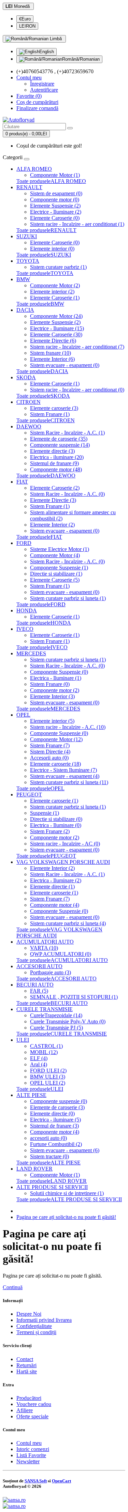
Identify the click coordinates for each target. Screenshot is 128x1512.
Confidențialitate (34, 1326)
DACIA (25, 310)
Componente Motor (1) (55, 175)
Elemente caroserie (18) (55, 764)
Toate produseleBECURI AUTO (52, 1003)
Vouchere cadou (33, 1404)
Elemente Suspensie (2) (55, 206)
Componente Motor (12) (56, 739)
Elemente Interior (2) (52, 525)
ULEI (22, 1040)
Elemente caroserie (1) (54, 801)
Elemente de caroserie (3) (57, 1107)
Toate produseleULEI (39, 1089)
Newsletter (28, 1461)
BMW (23, 279)
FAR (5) (39, 991)
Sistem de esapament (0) (56, 193)
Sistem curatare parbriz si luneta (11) (69, 782)
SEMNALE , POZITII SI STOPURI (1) (74, 997)
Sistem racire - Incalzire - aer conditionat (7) (77, 347)
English (46, 51)
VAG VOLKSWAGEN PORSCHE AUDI (63, 862)
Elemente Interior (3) (52, 696)
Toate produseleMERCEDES (48, 709)
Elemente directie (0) (52, 1113)
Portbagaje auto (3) (50, 972)
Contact (24, 1359)
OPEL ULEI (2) (47, 1083)
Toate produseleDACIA (42, 371)
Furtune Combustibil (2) (56, 1144)
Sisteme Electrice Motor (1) (59, 549)
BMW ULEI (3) (47, 1077)
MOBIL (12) (44, 1052)
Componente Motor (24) (56, 316)
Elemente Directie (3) (53, 500)
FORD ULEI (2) (48, 1070)
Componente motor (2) (54, 690)
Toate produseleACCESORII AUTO (56, 978)
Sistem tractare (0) (49, 1156)
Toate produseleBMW (40, 304)
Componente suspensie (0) (58, 1101)
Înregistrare (42, 84)
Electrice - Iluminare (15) (57, 328)
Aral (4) (38, 1064)
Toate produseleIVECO (42, 647)
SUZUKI (26, 236)
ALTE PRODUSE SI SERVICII (52, 1187)
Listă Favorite (31, 1455)
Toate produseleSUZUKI (43, 255)
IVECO (24, 629)
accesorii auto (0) (48, 1138)
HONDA (26, 610)
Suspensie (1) (44, 813)
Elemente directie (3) (52, 451)
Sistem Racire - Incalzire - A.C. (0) (67, 494)
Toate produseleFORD (41, 604)
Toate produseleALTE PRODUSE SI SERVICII (69, 1199)
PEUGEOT (29, 794)
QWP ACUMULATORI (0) (60, 954)
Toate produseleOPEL (40, 788)
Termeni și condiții (36, 1332)
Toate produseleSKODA (43, 396)
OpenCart (61, 1480)
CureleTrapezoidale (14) (56, 1015)
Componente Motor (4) (55, 555)
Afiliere (24, 1410)
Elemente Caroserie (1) (55, 298)
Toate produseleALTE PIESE (48, 1162)
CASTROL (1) (46, 1046)
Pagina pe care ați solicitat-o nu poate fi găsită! (66, 1217)
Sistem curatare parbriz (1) (58, 267)
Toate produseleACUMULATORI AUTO (62, 960)
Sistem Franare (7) (50, 745)
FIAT (22, 482)
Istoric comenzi (32, 1449)
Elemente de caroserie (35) (58, 439)
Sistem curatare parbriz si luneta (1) (68, 598)
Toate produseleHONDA (43, 623)
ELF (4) (38, 1058)
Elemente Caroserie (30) (56, 334)
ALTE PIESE (31, 1095)
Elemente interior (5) (52, 721)
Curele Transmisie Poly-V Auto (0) (67, 1021)
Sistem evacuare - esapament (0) (64, 365)
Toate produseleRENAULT (46, 230)
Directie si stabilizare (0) (56, 819)
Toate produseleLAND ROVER (51, 1181)
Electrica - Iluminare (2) (55, 880)
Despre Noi (28, 1314)
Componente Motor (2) (55, 285)
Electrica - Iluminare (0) (55, 825)
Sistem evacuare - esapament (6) (64, 1150)
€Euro (25, 18)
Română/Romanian (81, 59)
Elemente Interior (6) (52, 359)
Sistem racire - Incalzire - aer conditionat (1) (77, 224)
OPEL (23, 715)
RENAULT (29, 187)
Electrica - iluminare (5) (55, 1119)
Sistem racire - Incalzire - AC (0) (65, 843)
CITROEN (28, 402)
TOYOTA (27, 261)
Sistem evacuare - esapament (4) (64, 776)
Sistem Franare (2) (50, 831)
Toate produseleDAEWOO (45, 475)
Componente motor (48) (56, 469)
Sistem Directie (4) (50, 751)
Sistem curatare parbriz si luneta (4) (68, 923)
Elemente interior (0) (52, 248)
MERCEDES (31, 653)
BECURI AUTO (35, 985)
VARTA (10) (44, 948)
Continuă (13, 1287)
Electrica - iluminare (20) (57, 457)
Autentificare (44, 90)
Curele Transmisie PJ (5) (56, 1027)
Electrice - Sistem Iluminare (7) (63, 770)
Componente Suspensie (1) (59, 567)
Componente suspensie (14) (60, 445)
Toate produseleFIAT (39, 537)
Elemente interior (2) (52, 291)
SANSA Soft (36, 1480)
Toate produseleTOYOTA (44, 273)
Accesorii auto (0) (49, 758)
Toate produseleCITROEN (45, 420)
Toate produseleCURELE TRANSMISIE (61, 1034)
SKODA (26, 377)
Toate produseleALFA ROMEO (51, 181)
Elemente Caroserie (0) (55, 218)
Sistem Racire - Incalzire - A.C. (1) (67, 433)
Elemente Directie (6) (53, 340)
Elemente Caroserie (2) (55, 488)
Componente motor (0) (54, 199)
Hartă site (26, 1371)
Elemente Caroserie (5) (55, 580)
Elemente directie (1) (52, 886)
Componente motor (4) (54, 905)
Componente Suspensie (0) (59, 672)
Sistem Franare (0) (50, 684)
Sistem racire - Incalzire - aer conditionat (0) (77, 390)
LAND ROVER (34, 1169)
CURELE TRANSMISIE (44, 1009)
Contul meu (29, 1443)
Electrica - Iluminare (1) (55, 678)
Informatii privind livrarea (44, 1320)
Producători (28, 1398)
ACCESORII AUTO (39, 966)
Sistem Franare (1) (50, 414)
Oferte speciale (32, 1416)
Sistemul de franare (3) (54, 1126)
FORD (23, 543)
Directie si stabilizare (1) (56, 574)
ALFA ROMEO (34, 169)
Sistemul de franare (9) (54, 463)
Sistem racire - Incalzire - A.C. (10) (67, 727)
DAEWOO (28, 426)
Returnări (26, 1365)
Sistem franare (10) (50, 353)
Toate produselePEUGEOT (46, 856)
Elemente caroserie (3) (54, 408)
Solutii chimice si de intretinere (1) (67, 1193)
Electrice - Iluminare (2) (55, 212)
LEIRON (27, 26)
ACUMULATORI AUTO (45, 942)
